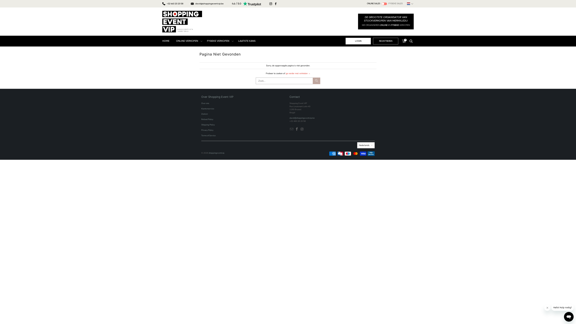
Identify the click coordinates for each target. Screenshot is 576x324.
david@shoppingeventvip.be (209, 4)
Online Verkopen (187, 41)
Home (165, 41)
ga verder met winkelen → (298, 73)
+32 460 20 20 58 (175, 4)
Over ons (205, 103)
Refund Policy (207, 119)
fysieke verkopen (218, 41)
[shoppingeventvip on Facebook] (297, 129)
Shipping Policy (208, 124)
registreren (385, 41)
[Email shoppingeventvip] (292, 129)
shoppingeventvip (216, 153)
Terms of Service (208, 135)
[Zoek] (316, 81)
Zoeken (204, 114)
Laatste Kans (246, 41)
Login (358, 41)
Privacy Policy (207, 130)
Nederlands (364, 145)
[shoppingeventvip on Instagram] (302, 129)
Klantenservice (207, 108)
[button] (410, 4)
